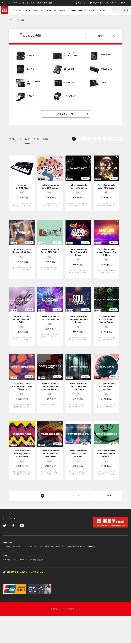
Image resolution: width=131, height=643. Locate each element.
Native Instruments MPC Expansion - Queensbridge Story (50, 386)
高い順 (36, 139)
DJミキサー (31, 69)
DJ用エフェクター (107, 69)
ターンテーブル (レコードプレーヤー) (71, 55)
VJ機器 (103, 82)
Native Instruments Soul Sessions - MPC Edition (78, 319)
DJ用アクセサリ (70, 96)
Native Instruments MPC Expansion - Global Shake (22, 454)
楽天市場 (6, 560)
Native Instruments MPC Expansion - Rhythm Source (106, 319)
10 (120, 139)
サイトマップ (17, 546)
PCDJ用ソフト (69, 82)
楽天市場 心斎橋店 (36, 560)
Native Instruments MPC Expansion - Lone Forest (78, 386)
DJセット (30, 56)
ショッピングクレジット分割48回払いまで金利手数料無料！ (29, 3)
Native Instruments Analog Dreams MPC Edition (106, 252)
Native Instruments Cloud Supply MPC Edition (78, 252)
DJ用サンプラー (70, 69)
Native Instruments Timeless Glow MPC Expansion (78, 454)
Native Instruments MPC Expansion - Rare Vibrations (22, 386)
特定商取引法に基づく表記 (55, 546)
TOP (11, 20)
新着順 (45, 139)
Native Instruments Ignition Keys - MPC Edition (22, 319)
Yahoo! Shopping (19, 560)
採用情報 (92, 546)
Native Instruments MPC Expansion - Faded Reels (50, 454)
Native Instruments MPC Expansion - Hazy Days (106, 386)
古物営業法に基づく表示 (76, 546)
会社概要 (6, 546)
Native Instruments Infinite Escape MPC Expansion (106, 454)
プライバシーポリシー (33, 546)
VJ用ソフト (31, 96)
